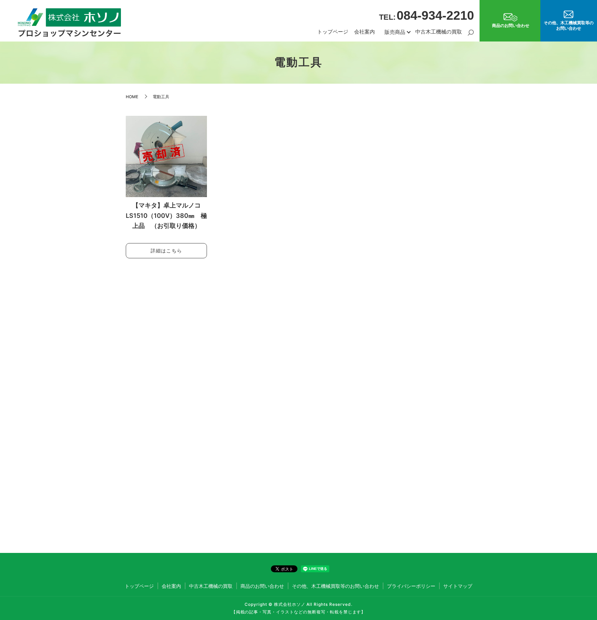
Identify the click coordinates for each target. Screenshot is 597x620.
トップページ (332, 31)
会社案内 (364, 31)
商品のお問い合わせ (262, 586)
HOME (132, 96)
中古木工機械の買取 (438, 31)
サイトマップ (457, 586)
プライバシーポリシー (411, 586)
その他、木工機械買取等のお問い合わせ (335, 586)
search (470, 32)
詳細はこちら (166, 250)
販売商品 (395, 32)
